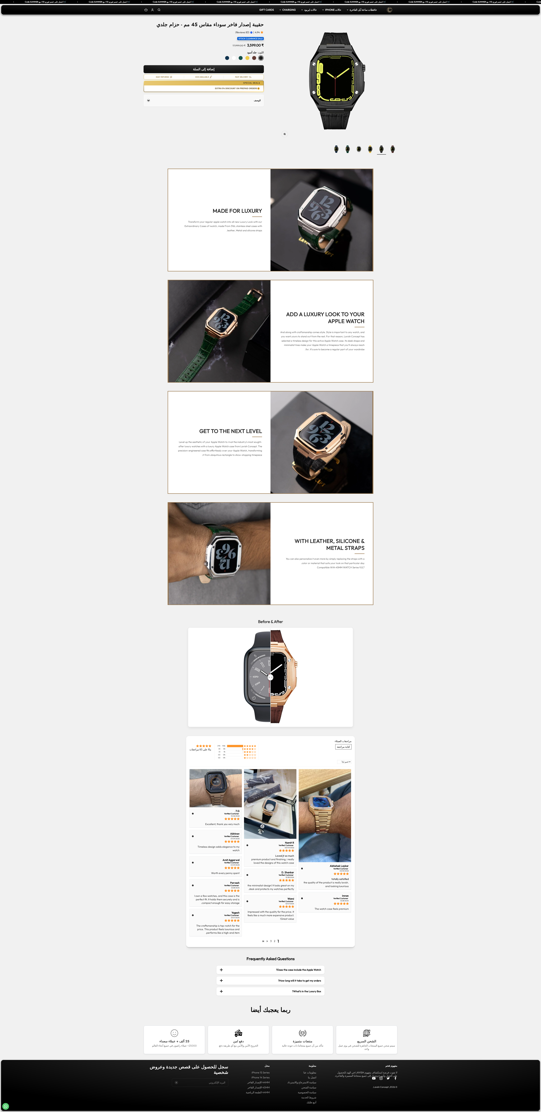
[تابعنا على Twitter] (388, 1078)
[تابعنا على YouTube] (374, 1078)
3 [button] (271, 941)
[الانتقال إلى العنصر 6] (336, 150)
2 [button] (274, 941)
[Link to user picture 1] (215, 788)
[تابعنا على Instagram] (381, 1078)
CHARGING (289, 9)
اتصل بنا (312, 1077)
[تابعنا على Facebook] (395, 1078)
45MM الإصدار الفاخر (259, 1087)
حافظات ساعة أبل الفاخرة (363, 9)
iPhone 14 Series (260, 1077)
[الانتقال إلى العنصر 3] (370, 150)
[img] (216, 819)
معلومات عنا (309, 1072)
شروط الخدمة (308, 1097)
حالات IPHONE (333, 9)
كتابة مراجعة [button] (343, 746)
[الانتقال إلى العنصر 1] (392, 150)
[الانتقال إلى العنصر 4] (358, 150)
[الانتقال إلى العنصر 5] (347, 150)
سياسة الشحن (308, 1087)
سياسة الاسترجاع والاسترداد (301, 1082)
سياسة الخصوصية (307, 1092)
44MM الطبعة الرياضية (258, 1092)
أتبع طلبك (311, 1102)
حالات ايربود (310, 9)
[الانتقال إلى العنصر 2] (381, 150)
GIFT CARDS (266, 9)
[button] (262, 32)
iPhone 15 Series (261, 1072)
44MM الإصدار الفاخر (258, 1082)
